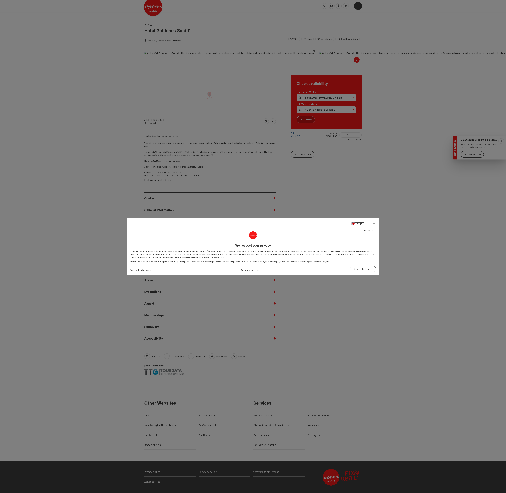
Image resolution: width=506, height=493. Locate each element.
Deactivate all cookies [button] (140, 270)
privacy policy (369, 230)
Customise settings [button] (250, 270)
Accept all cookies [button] (365, 269)
